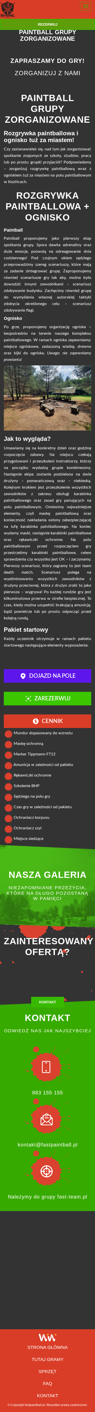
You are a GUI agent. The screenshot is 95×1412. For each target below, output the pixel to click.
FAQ (47, 1383)
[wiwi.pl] (47, 1337)
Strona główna (47, 1347)
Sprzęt (47, 1371)
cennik (52, 721)
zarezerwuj (52, 698)
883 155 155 (47, 1092)
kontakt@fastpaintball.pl (48, 1144)
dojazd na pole (52, 676)
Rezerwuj (48, 24)
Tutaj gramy (48, 1359)
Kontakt (47, 1002)
